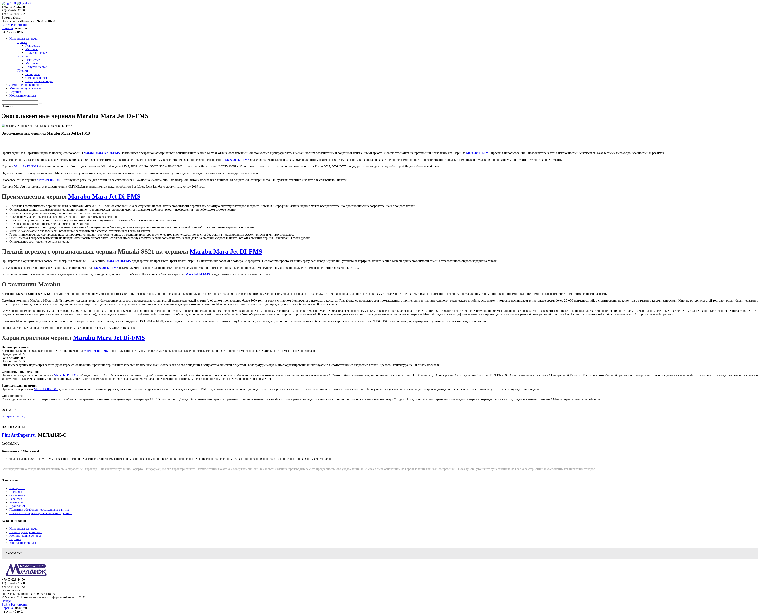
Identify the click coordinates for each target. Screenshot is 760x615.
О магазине (17, 495)
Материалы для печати (25, 528)
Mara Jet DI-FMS (478, 153)
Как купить (17, 488)
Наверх (6, 601)
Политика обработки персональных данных (39, 509)
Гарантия (16, 499)
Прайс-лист (17, 506)
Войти (6, 24)
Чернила (15, 539)
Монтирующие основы (25, 535)
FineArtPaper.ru (19, 435)
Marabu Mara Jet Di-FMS (104, 196)
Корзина (7, 28)
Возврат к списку (13, 416)
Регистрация (19, 24)
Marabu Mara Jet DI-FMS (102, 153)
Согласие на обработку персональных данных (41, 513)
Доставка (16, 491)
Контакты (16, 502)
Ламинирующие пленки (26, 532)
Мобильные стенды (23, 542)
